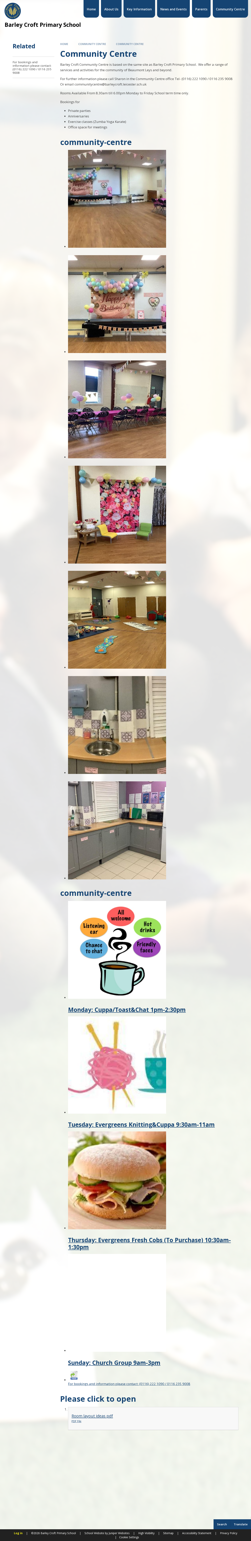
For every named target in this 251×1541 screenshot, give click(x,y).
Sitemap (168, 1533)
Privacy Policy (228, 1533)
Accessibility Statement (196, 1533)
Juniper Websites (119, 1533)
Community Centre (92, 44)
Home (64, 44)
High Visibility (146, 1533)
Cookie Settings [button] (129, 1537)
